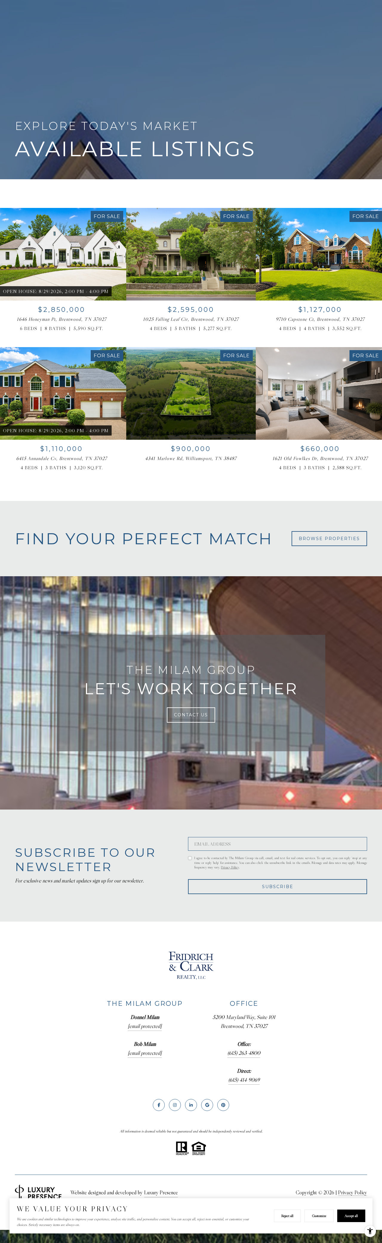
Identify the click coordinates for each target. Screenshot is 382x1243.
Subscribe (277, 886)
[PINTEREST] (223, 1105)
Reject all (287, 1215)
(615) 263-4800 (243, 1053)
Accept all (351, 1215)
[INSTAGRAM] (175, 1105)
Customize (319, 1215)
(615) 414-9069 (244, 1080)
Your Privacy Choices (191, 1236)
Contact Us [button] (191, 715)
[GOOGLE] (207, 1105)
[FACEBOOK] (159, 1105)
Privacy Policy (230, 867)
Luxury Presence (161, 1192)
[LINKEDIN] (191, 1105)
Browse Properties (329, 538)
